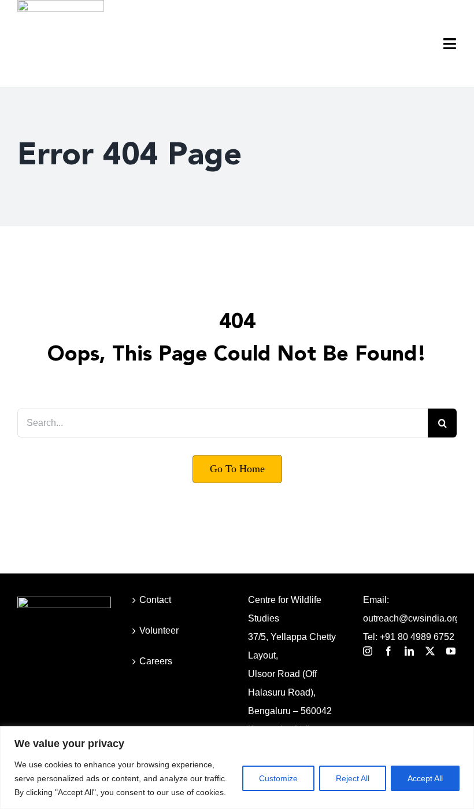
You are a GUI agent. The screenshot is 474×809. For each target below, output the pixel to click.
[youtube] (451, 651)
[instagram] (367, 651)
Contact (155, 600)
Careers (155, 661)
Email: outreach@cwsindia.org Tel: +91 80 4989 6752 (410, 618)
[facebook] (388, 651)
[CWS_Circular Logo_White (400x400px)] (64, 601)
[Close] (462, 736)
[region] (237, 767)
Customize (278, 778)
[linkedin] (409, 651)
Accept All (425, 778)
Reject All (352, 778)
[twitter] (430, 651)
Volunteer (159, 630)
